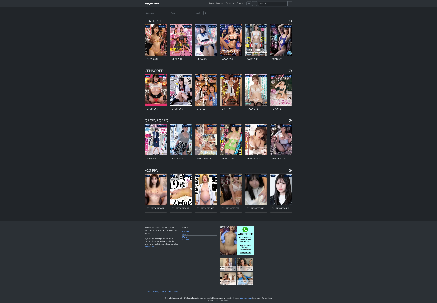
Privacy (156, 291)
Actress (185, 231)
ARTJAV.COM (152, 3)
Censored (162, 26)
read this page (245, 298)
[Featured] (290, 21)
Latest (212, 3)
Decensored (162, 126)
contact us (149, 246)
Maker (185, 237)
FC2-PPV (163, 176)
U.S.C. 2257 (173, 291)
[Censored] (290, 71)
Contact (148, 291)
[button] (205, 13)
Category (230, 3)
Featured (220, 3)
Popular (240, 3)
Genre (185, 234)
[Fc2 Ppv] (290, 170)
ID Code (185, 239)
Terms (164, 291)
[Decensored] (290, 120)
